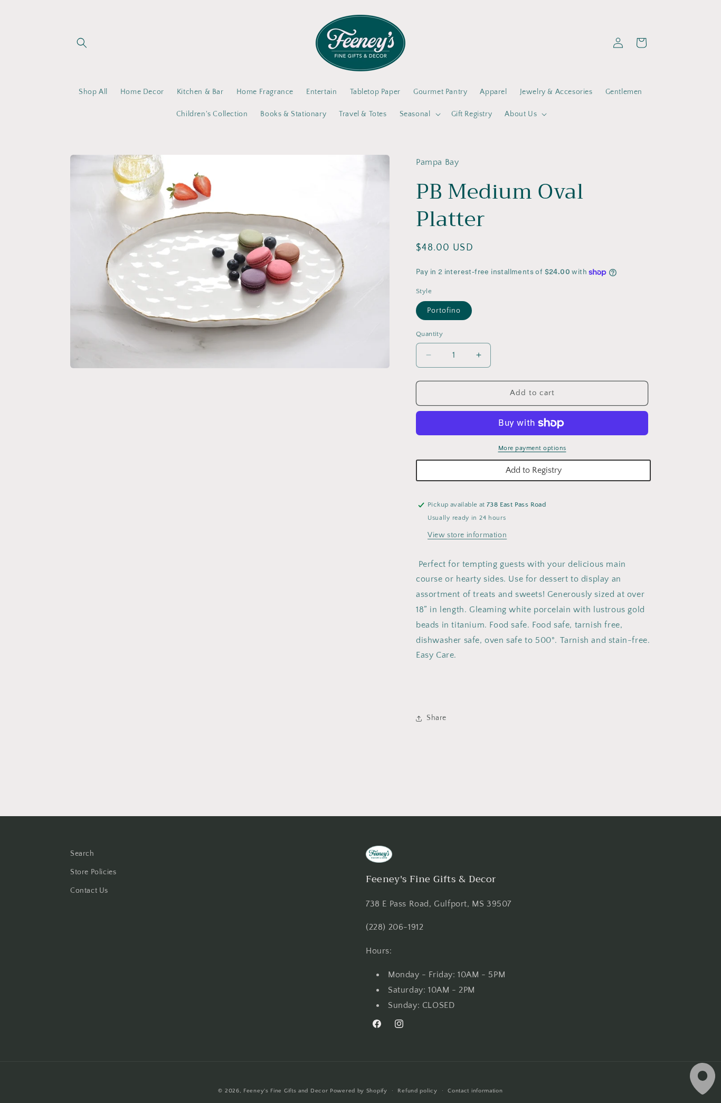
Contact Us (89, 890)
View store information (467, 535)
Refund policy (417, 1091)
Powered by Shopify (358, 1091)
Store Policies (93, 872)
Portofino (444, 310)
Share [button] (436, 718)
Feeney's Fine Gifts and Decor (285, 1091)
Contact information (475, 1091)
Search (82, 853)
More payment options (532, 448)
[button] (81, 42)
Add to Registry (534, 470)
